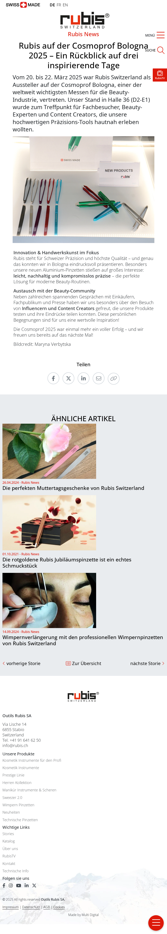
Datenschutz (31, 907)
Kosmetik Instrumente (20, 767)
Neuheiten (11, 812)
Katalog (8, 841)
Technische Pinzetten (20, 820)
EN (65, 5)
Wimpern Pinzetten (18, 805)
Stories (8, 833)
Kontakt (8, 863)
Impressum (10, 907)
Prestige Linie (13, 775)
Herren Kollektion (17, 782)
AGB (46, 907)
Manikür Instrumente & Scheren (29, 790)
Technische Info (15, 871)
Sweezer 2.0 (12, 797)
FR (59, 5)
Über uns (10, 848)
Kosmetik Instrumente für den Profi (31, 760)
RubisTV (8, 856)
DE (52, 5)
